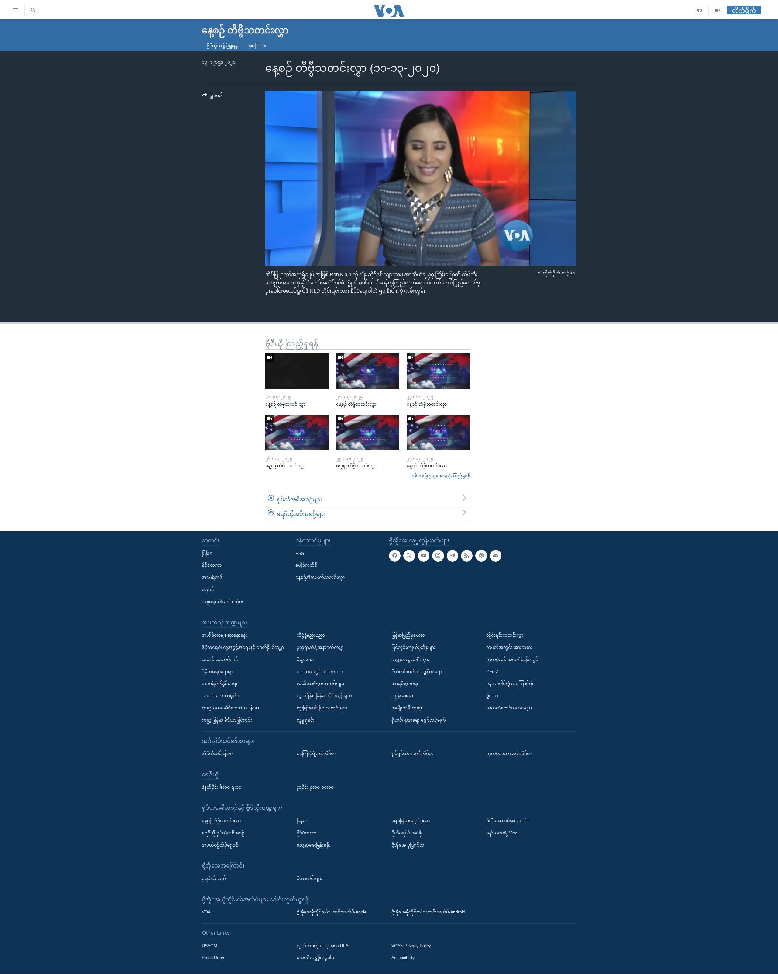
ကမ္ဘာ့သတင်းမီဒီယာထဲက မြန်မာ (230, 707)
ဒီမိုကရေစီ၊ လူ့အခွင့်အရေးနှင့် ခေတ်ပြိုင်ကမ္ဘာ (243, 647)
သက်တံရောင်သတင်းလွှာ (509, 707)
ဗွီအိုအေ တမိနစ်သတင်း (507, 820)
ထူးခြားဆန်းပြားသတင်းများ (322, 707)
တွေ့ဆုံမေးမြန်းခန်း (313, 845)
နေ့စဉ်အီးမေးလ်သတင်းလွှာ (320, 577)
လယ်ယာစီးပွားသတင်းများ (321, 683)
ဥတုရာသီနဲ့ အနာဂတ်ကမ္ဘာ (320, 647)
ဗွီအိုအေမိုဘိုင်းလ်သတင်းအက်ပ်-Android (428, 912)
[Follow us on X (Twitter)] (409, 556)
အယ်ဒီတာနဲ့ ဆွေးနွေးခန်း (224, 635)
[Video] (718, 10)
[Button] (212, 97)
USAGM (209, 945)
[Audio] (699, 10)
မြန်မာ (207, 553)
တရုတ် (208, 589)
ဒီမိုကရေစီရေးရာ (217, 671)
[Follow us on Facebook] (395, 556)
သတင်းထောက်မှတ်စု (221, 695)
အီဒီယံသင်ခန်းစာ (217, 753)
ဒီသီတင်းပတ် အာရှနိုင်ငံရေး (416, 671)
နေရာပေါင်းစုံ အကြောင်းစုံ (509, 683)
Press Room (213, 957)
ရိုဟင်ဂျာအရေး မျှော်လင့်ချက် (418, 720)
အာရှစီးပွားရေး (404, 683)
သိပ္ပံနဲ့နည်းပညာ (311, 635)
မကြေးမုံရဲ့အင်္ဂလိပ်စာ (316, 753)
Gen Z (492, 671)
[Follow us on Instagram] (438, 556)
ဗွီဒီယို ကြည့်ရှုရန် (222, 45)
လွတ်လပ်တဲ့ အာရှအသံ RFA (322, 945)
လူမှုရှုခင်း (306, 720)
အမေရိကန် (212, 577)
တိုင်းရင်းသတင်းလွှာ (504, 635)
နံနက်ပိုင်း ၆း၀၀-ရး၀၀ (221, 787)
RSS (299, 553)
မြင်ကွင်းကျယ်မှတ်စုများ (413, 647)
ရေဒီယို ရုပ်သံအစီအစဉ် (223, 832)
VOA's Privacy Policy (411, 945)
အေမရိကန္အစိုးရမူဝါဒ (315, 957)
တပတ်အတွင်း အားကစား (320, 671)
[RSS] (467, 556)
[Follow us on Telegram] (452, 556)
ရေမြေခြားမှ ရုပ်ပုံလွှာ (410, 820)
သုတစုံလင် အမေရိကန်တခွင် (512, 659)
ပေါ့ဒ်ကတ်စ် (306, 565)
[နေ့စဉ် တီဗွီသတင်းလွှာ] (297, 371)
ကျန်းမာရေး (402, 695)
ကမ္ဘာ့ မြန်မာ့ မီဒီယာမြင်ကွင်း (227, 720)
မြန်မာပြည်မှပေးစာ (408, 635)
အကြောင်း (257, 45)
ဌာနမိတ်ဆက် (214, 878)
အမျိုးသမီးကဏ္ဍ (406, 707)
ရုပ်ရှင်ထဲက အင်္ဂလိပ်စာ (412, 753)
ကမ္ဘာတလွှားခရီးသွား (410, 659)
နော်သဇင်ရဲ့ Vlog (502, 832)
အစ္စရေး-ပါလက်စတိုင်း (222, 601)
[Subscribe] (495, 556)
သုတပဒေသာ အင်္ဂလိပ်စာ (509, 753)
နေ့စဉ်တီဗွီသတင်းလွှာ (221, 820)
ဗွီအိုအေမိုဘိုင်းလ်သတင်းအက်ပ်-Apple (332, 912)
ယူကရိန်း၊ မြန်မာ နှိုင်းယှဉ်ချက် (324, 695)
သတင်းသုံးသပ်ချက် (220, 659)
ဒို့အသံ (492, 695)
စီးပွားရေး (305, 659)
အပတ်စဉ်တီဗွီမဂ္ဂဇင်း (221, 845)
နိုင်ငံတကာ (212, 565)
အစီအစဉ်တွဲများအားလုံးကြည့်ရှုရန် (440, 476)
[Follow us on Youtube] (423, 556)
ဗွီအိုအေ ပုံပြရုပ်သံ (407, 845)
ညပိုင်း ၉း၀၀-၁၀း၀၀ (315, 787)
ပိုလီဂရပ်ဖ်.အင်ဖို (406, 832)
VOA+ (207, 912)
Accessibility (403, 957)
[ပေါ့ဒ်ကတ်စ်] (481, 556)
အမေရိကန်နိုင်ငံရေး (220, 683)
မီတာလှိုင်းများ (309, 878)
